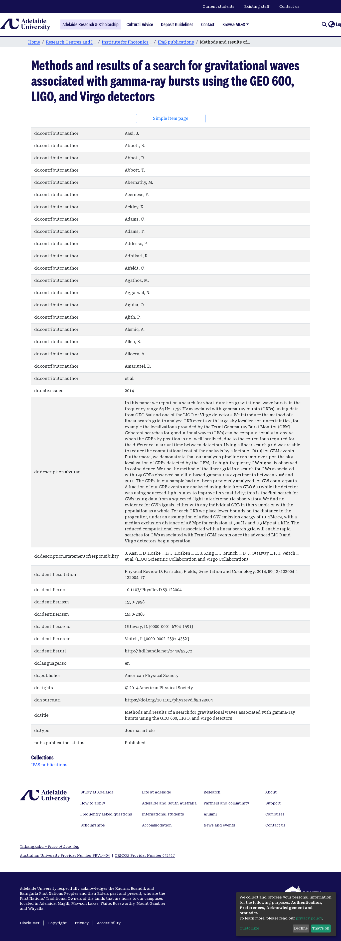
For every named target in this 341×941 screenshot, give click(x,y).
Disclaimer (29, 923)
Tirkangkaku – (49, 846)
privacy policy (309, 918)
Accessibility (109, 923)
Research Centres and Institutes (71, 42)
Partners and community (226, 803)
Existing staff (256, 7)
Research (212, 792)
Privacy (82, 923)
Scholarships (92, 825)
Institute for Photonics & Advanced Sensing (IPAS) (127, 42)
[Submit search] (324, 25)
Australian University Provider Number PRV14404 (65, 855)
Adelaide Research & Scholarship (90, 25)
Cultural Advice (140, 25)
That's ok (320, 928)
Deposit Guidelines (177, 25)
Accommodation (157, 825)
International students (163, 814)
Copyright (57, 923)
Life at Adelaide (156, 792)
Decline (301, 928)
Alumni (210, 814)
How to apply (92, 803)
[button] (331, 25)
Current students (218, 7)
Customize (249, 928)
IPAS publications (176, 42)
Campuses (275, 814)
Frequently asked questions (106, 814)
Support (273, 803)
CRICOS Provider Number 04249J (145, 855)
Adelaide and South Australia (169, 803)
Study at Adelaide (97, 792)
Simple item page (170, 118)
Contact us (289, 7)
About (271, 792)
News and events (219, 825)
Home (34, 42)
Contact (207, 25)
